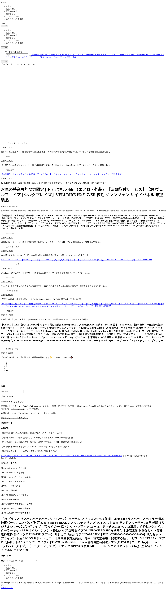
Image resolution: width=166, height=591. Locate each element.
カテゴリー (6, 561)
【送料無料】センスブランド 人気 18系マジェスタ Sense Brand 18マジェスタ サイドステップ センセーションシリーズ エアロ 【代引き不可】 (62, 174)
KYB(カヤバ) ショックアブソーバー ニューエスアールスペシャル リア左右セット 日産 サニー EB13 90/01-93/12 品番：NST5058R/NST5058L (61, 456)
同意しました (7, 588)
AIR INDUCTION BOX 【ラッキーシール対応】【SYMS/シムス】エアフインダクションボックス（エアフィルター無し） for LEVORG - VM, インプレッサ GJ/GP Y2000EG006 (76, 260)
